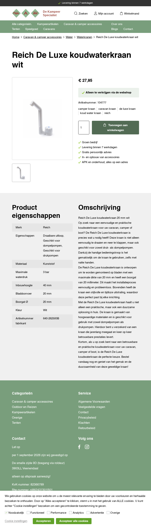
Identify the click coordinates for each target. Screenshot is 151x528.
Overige (17, 417)
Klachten (84, 423)
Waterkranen (84, 37)
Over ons (116, 24)
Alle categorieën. (22, 24)
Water (69, 37)
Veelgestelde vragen (91, 407)
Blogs (114, 29)
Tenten (16, 29)
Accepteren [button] (43, 521)
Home (15, 37)
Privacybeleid (87, 417)
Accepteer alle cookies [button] (73, 521)
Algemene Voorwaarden (94, 401)
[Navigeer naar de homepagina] (36, 13)
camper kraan (86, 109)
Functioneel (37, 512)
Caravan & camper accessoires (83, 24)
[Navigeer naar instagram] (87, 448)
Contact (83, 412)
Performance (58, 512)
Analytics (78, 512)
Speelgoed (31, 29)
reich (107, 113)
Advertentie (97, 512)
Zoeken (83, 13)
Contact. (128, 29)
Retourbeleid (86, 428)
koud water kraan (90, 113)
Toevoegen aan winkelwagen (117, 128)
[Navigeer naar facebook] (79, 448)
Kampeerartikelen (47, 24)
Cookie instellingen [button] (16, 521)
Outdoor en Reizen (24, 407)
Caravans (49, 29)
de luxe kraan (127, 109)
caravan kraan (107, 109)
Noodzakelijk (16, 512)
